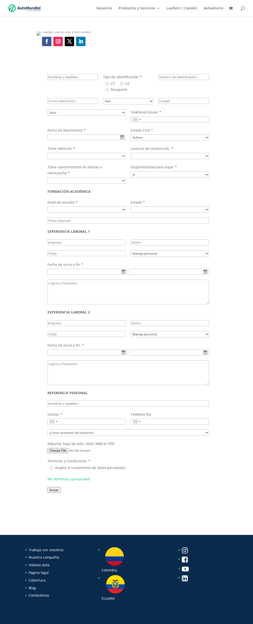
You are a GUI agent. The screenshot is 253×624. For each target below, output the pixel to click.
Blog (32, 587)
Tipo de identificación (121, 77)
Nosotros (104, 8)
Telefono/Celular (144, 112)
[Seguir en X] (69, 41)
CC (113, 83)
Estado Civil (140, 130)
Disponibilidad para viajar (152, 167)
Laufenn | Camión (182, 8)
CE (127, 83)
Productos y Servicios (137, 8)
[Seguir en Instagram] (58, 41)
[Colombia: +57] (136, 119)
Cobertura (37, 580)
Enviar (54, 490)
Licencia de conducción (150, 148)
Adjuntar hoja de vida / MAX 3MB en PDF (81, 443)
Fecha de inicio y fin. (64, 345)
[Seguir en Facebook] (46, 41)
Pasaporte (119, 89)
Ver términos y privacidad (68, 479)
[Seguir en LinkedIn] (80, 41)
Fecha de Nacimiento (64, 130)
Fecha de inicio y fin (63, 264)
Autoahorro (213, 8)
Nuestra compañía (44, 557)
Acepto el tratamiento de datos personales (90, 467)
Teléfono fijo (141, 414)
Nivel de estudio (60, 202)
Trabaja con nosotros (46, 549)
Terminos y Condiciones (67, 461)
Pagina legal (39, 572)
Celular (53, 414)
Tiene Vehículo (59, 148)
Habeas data (39, 565)
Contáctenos (39, 595)
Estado (136, 202)
